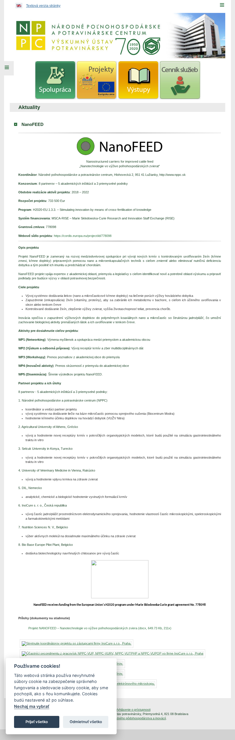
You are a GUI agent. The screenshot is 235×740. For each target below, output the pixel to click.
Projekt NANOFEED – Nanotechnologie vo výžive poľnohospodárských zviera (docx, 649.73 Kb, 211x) (99, 628)
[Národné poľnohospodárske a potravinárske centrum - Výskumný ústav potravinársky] (117, 35)
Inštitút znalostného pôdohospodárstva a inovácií (132, 718)
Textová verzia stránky (43, 6)
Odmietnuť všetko (86, 721)
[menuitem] (55, 80)
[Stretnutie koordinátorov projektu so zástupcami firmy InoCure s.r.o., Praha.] (76, 643)
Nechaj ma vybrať (31, 706)
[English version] (17, 4)
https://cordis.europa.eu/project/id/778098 (82, 235)
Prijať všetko (37, 721)
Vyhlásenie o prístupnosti (132, 709)
